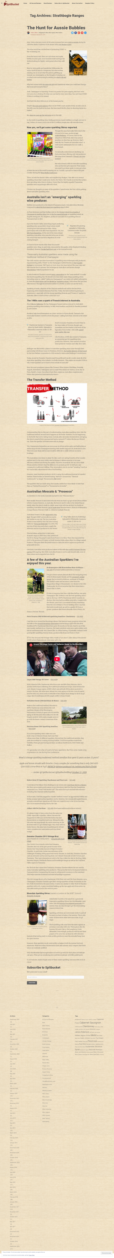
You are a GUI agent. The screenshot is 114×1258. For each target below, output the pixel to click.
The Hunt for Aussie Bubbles (56, 27)
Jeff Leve (92, 1032)
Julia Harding (97, 1032)
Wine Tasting (46, 1118)
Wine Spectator (94, 1054)
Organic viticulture (85, 1038)
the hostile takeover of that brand (75, 351)
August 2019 (13, 1108)
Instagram (98, 1029)
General (44, 1053)
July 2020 (12, 1064)
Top (57, 1007)
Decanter (87, 1029)
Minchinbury (31, 270)
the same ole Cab (48, 84)
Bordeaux (45, 1032)
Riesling (77, 1044)
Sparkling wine (99, 1044)
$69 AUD (64, 701)
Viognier (87, 1049)
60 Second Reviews (35, 3)
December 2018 (14, 1147)
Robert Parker (46, 1072)
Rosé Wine (82, 1044)
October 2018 (14, 1157)
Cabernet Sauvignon (90, 1022)
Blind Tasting (45, 1025)
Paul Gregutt (99, 1038)
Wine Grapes (78, 1054)
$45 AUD (50, 570)
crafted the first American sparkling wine (49, 207)
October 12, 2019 (79, 772)
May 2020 (12, 1073)
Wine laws (45, 1103)
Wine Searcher (86, 1054)
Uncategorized (46, 1078)
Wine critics (45, 1093)
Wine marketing (46, 1109)
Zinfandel (102, 1054)
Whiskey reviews (47, 1090)
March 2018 (13, 1192)
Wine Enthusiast (98, 1052)
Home (25, 3)
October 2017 (14, 1217)
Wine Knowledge (47, 1100)
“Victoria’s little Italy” (41, 524)
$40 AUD (54, 680)
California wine (78, 1026)
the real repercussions (40, 106)
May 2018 (12, 1182)
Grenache (92, 1029)
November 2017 (14, 1212)
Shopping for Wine (43, 32)
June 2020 (13, 1069)
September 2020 (14, 1054)
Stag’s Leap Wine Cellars (80, 1046)
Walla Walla (92, 1049)
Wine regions (52, 32)
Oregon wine (45, 1066)
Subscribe (32, 983)
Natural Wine (45, 1063)
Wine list (44, 1106)
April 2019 (12, 1128)
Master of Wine (85, 1035)
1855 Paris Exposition (34, 233)
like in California (37, 304)
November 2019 (14, 1103)
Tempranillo (82, 1049)
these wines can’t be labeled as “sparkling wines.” (52, 281)
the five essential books (59, 214)
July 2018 (12, 1172)
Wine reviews (59, 32)
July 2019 (12, 1113)
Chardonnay (88, 1026)
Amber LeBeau (34, 32)
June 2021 (13, 1029)
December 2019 (14, 1098)
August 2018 (13, 1167)
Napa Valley (45, 1059)
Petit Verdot (78, 1041)
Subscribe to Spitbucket (61, 3)
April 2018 (12, 1187)
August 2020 (13, 1059)
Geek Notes (45, 1050)
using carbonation (57, 274)
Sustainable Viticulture (94, 1047)
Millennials (45, 1056)
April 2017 (12, 1226)
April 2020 (12, 1078)
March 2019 (13, 1133)
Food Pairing (45, 1047)
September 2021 (14, 1019)
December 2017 (14, 1207)
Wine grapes (45, 1097)
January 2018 (13, 1202)
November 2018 (14, 1152)
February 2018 (14, 1197)
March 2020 (13, 1083)
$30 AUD (80, 616)
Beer (43, 1022)
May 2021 (12, 1034)
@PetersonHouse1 (64, 766)
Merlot (93, 1035)
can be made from (54, 507)
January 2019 (13, 1143)
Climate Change (46, 1041)
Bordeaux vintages (92, 1019)
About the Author (77, 3)
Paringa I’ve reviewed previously (70, 903)
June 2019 (13, 1118)
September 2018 (14, 1162)
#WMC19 (51, 766)
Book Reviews (48, 3)
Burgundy (45, 1035)
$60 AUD (32, 729)
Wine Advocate (89, 1052)
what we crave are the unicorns (40, 115)
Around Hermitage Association (48, 624)
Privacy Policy (32, 1255)
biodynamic (78, 1019)
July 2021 (12, 1024)
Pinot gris (85, 1041)
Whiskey (44, 1087)
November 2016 (14, 1236)
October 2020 (14, 1049)
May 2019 (12, 1123)
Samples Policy (89, 3)
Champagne (45, 1038)
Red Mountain (100, 1041)
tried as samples (73, 42)
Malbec (77, 1035)
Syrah (77, 1049)
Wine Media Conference (49, 173)
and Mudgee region (65, 44)
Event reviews (46, 1044)
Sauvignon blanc (90, 1044)
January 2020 (13, 1093)
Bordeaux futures (85, 1019)
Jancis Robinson (82, 1032)
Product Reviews (47, 1069)
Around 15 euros (33, 896)
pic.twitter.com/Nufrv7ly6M (84, 766)
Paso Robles (93, 1038)
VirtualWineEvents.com (48, 1081)
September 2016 (14, 1246)
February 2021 (14, 1039)
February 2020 (14, 1088)
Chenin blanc (97, 1026)
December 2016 (14, 1231)
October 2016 (14, 1241)
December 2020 (14, 1044)
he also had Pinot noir (48, 249)
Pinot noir (92, 1041)
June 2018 (13, 1177)
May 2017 (12, 1221)
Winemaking (45, 1121)
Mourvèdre (99, 1035)
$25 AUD (72, 780)
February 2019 (14, 1138)
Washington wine (47, 1084)
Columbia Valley (82, 1029)
